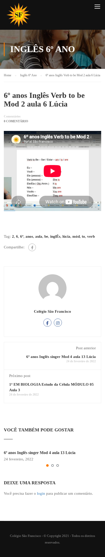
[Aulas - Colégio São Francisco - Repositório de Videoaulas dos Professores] (18, 16)
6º (21, 236)
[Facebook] (32, 247)
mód (76, 236)
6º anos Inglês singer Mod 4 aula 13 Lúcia (61, 357)
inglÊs (55, 236)
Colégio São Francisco (52, 311)
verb (91, 236)
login (41, 493)
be (46, 236)
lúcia (66, 236)
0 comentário (16, 121)
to (83, 236)
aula (38, 236)
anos (29, 236)
